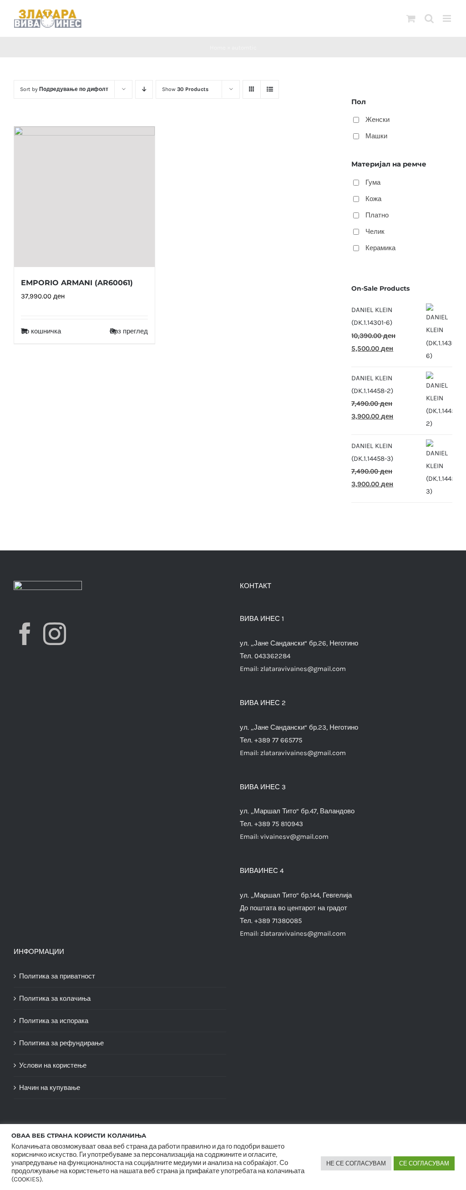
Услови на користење (52, 1065)
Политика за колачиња (55, 998)
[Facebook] (25, 633)
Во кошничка (41, 331)
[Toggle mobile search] (429, 18)
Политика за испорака (53, 1021)
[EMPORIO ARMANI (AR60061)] (84, 196)
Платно (377, 215)
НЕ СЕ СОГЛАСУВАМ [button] (356, 1163)
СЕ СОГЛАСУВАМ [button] (424, 1163)
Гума (372, 182)
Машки (376, 136)
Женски (377, 120)
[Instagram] (54, 633)
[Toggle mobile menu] (447, 18)
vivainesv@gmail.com (294, 836)
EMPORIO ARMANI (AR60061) (77, 282)
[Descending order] (144, 89)
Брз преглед (129, 331)
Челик (375, 231)
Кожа (373, 199)
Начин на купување (49, 1088)
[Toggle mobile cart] (410, 18)
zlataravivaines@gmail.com (303, 669)
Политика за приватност (57, 976)
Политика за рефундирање (61, 1043)
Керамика (380, 248)
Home (218, 47)
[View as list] (270, 89)
